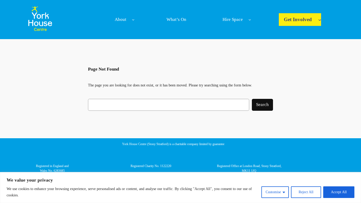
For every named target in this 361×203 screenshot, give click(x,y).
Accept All (339, 192)
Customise (273, 192)
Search (262, 104)
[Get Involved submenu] (319, 19)
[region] (180, 187)
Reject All (306, 192)
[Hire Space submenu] (249, 19)
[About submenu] (133, 19)
